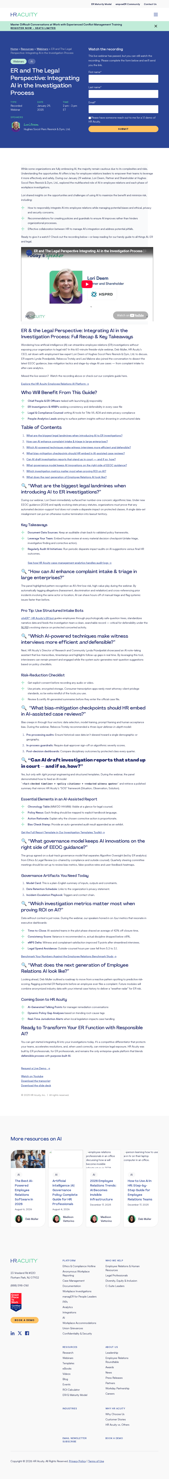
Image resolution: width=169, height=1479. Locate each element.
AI (32, 61)
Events (66, 1384)
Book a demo (24, 1320)
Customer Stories (115, 1419)
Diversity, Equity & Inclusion (121, 1280)
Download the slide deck (36, 1085)
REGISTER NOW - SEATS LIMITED (33, 28)
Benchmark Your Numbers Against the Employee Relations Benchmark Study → (69, 956)
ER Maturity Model (101, 4)
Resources (27, 49)
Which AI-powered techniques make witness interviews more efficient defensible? (78, 447)
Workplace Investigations (77, 1291)
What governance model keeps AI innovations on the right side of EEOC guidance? (76, 465)
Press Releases (114, 1377)
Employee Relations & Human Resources (122, 1268)
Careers (110, 1393)
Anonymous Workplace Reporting (76, 1273)
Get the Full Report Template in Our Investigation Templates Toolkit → (63, 832)
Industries (70, 1408)
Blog (65, 1379)
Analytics (68, 1307)
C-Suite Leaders (114, 1286)
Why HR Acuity (115, 1408)
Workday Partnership (117, 1388)
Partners (110, 1383)
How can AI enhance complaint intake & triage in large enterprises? (67, 441)
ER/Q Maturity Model (75, 1395)
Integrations (69, 1312)
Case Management (73, 1280)
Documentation (72, 1286)
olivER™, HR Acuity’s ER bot (37, 618)
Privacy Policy (77, 1461)
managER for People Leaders (80, 1296)
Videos (66, 1373)
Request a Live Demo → (35, 1068)
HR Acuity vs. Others (117, 1424)
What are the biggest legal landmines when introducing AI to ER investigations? (74, 435)
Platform (69, 1260)
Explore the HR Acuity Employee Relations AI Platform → (55, 383)
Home (14, 49)
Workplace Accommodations (79, 1323)
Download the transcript (35, 1080)
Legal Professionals (116, 1275)
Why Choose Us (114, 1414)
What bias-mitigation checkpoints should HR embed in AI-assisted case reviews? (75, 453)
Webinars (42, 49)
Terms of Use (96, 1461)
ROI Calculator (71, 1389)
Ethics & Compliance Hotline (79, 1266)
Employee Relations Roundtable (116, 1360)
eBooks (67, 1368)
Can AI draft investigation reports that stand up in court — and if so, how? (71, 459)
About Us (111, 1347)
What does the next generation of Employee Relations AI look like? (66, 477)
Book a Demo (114, 1438)
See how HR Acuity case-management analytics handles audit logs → (70, 562)
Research (68, 1352)
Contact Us (150, 4)
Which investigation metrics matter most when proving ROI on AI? (66, 471)
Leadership (111, 1352)
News (108, 1372)
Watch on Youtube (32, 1076)
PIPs (65, 1301)
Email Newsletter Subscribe (75, 1440)
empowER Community (128, 4)
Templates (68, 1363)
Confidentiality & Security (77, 1333)
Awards (109, 1367)
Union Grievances (73, 1328)
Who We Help (114, 1260)
